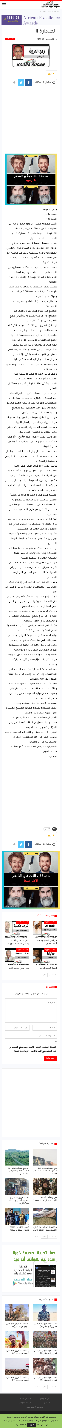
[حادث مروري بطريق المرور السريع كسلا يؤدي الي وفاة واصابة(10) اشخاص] (17, 1186)
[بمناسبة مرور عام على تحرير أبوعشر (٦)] (45, 1339)
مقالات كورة (10, 39)
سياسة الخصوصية (34, 1407)
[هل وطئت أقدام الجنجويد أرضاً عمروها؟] (45, 1186)
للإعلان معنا (25, 1399)
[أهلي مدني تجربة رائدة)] (17, 956)
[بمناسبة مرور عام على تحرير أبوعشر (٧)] (17, 1312)
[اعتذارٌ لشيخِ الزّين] (45, 956)
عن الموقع (44, 1399)
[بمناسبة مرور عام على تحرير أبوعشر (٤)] (45, 1366)
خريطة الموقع (25, 1403)
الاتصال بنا (45, 1403)
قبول (31, 1425)
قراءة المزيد (21, 1425)
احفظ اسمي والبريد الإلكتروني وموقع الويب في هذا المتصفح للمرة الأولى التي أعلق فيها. (32, 1049)
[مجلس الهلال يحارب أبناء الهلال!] (45, 929)
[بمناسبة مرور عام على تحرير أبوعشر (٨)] (45, 1312)
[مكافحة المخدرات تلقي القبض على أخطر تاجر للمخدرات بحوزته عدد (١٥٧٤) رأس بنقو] (45, 1216)
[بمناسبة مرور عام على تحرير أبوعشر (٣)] (17, 1366)
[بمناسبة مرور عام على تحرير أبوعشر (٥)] (17, 1339)
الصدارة (47, 829)
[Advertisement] (31, 121)
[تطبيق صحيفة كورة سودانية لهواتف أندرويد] (34, 1269)
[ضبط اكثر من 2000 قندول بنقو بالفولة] (17, 1216)
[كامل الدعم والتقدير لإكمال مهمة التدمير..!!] (17, 929)
